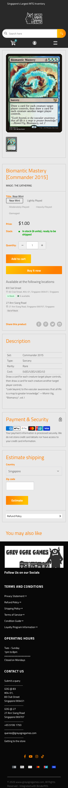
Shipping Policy (12, 608)
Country (10, 464)
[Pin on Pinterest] (45, 324)
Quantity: (11, 245)
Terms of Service (13, 615)
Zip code (10, 479)
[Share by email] (59, 324)
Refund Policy (14, 516)
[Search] (61, 33)
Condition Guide (12, 621)
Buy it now (34, 270)
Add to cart (18, 259)
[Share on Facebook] (38, 324)
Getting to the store (14, 741)
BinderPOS (42, 786)
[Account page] (34, 43)
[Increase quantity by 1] (42, 245)
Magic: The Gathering (19, 185)
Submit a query (12, 681)
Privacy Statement (14, 596)
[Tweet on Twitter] (52, 324)
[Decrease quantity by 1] (22, 245)
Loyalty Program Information (19, 627)
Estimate (17, 500)
